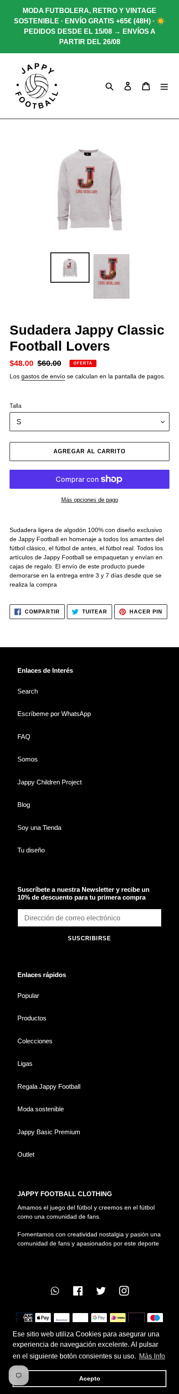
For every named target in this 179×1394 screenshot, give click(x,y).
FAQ (23, 736)
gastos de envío (43, 376)
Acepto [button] (89, 1378)
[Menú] (164, 86)
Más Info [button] (152, 1356)
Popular (28, 995)
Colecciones (35, 1041)
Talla (15, 406)
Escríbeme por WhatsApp (54, 713)
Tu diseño (31, 850)
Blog (23, 804)
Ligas (25, 1063)
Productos (31, 1018)
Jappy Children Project (49, 782)
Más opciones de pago (89, 500)
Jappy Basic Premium (48, 1132)
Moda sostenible (40, 1109)
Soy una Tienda (39, 827)
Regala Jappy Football (48, 1086)
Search (27, 691)
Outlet (25, 1154)
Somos (27, 759)
